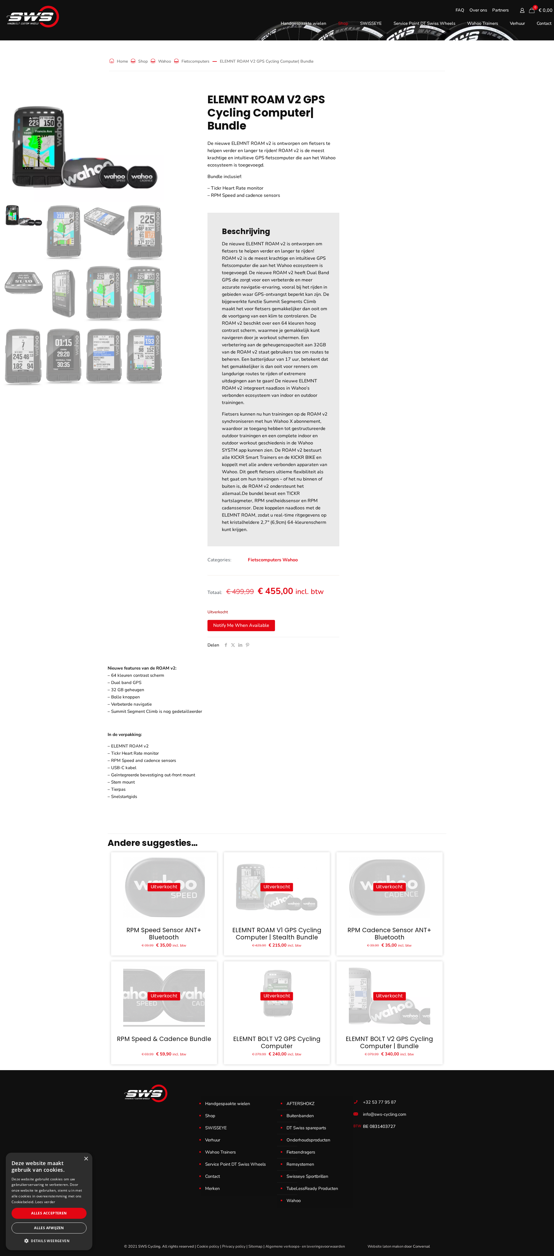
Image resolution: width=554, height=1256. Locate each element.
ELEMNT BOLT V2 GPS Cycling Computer (277, 1042)
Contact (212, 1176)
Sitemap (255, 1246)
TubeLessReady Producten (312, 1188)
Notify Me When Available (241, 625)
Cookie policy (208, 1246)
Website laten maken (385, 1246)
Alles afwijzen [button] (49, 1227)
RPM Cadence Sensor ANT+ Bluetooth (389, 933)
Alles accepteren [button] (49, 1213)
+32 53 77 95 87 (379, 1102)
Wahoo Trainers (220, 1152)
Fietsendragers (301, 1152)
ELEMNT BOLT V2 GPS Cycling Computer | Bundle (389, 1042)
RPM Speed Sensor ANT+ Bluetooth (163, 933)
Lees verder (45, 1201)
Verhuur (212, 1140)
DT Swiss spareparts (306, 1128)
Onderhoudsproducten (308, 1140)
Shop (143, 61)
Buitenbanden (300, 1116)
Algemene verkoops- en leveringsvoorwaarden (305, 1246)
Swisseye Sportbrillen (307, 1176)
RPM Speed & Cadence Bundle (164, 1039)
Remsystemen (300, 1164)
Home (122, 61)
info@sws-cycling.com (384, 1114)
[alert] (49, 1201)
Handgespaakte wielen (227, 1104)
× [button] (86, 1159)
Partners (500, 10)
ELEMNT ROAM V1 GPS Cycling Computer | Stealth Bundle (276, 933)
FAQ (460, 10)
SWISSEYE (216, 1128)
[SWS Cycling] (32, 16)
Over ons (478, 10)
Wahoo (164, 61)
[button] (49, 1240)
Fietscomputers (195, 61)
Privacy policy (234, 1246)
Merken (212, 1188)
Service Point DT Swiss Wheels (235, 1164)
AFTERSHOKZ (301, 1104)
